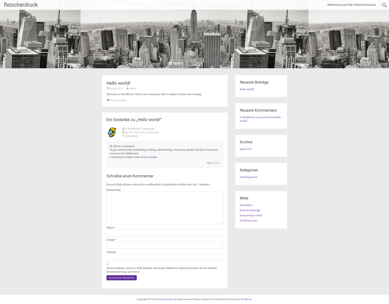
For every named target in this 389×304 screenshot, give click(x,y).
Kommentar (114, 189)
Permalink (131, 135)
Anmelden (246, 205)
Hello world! (247, 89)
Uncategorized (248, 177)
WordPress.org (248, 220)
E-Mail (111, 239)
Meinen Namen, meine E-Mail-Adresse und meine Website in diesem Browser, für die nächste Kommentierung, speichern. (162, 270)
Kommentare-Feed (251, 215)
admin (132, 88)
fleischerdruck (21, 5)
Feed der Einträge (250, 210)
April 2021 (246, 148)
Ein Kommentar (118, 100)
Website (111, 252)
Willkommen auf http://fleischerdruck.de (351, 4)
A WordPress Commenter (140, 128)
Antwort (215, 162)
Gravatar (152, 157)
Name (111, 227)
